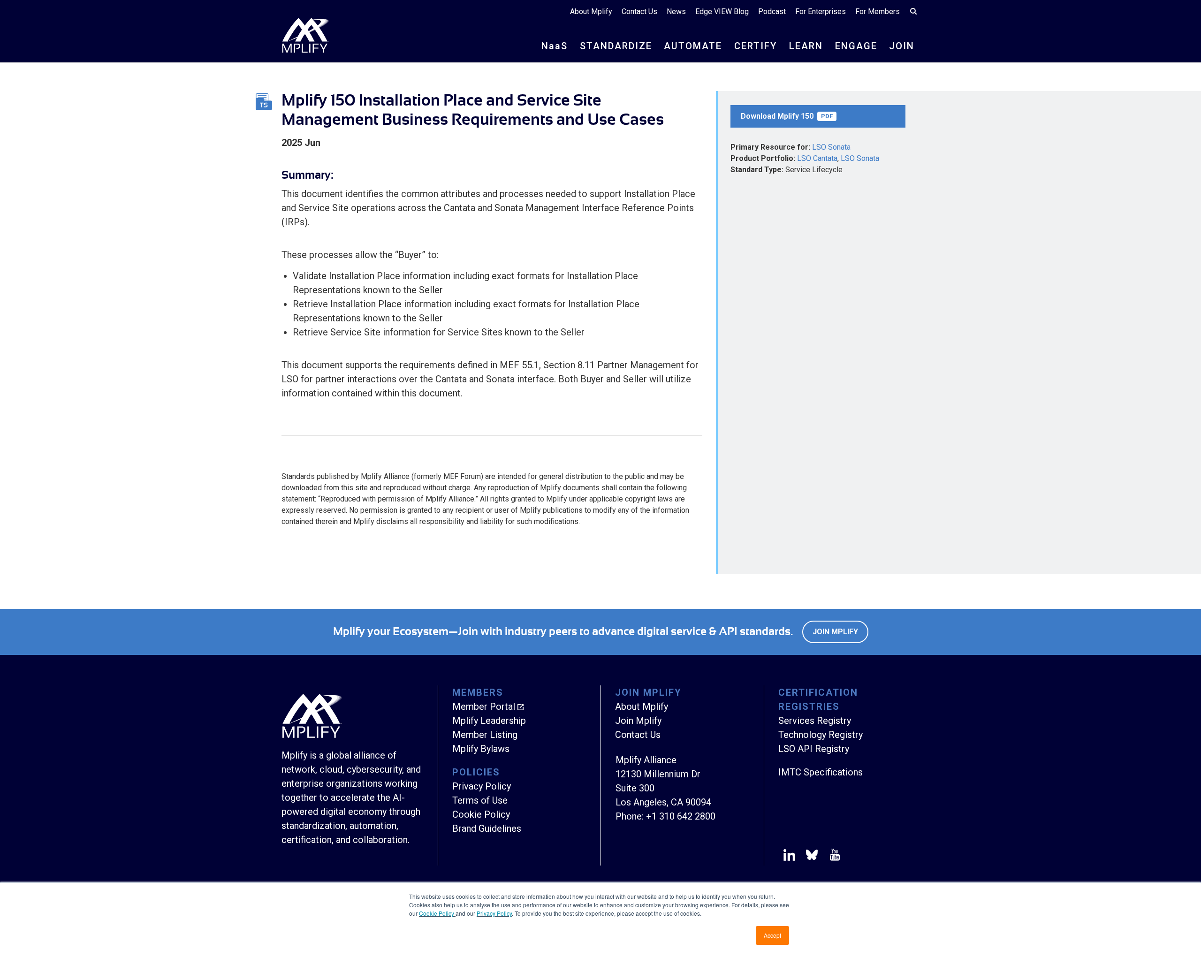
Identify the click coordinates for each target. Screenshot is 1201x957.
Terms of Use (480, 800)
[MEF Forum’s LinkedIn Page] (789, 856)
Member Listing (484, 734)
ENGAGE (856, 46)
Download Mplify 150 (787, 116)
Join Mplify (835, 631)
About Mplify (591, 11)
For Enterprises (820, 11)
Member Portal (483, 706)
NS (554, 46)
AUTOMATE (693, 46)
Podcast (772, 11)
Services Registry (814, 720)
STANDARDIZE (616, 46)
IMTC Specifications (820, 772)
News (676, 11)
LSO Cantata (817, 158)
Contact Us (639, 11)
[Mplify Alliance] (311, 735)
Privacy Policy (494, 913)
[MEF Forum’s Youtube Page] (833, 856)
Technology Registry (820, 734)
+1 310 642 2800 (680, 816)
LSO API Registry (813, 748)
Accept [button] (772, 935)
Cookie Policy (437, 913)
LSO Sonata (831, 147)
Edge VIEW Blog (722, 11)
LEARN (806, 46)
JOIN (901, 46)
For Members (877, 11)
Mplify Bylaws (480, 748)
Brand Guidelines (486, 828)
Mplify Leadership (489, 720)
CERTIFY (755, 46)
